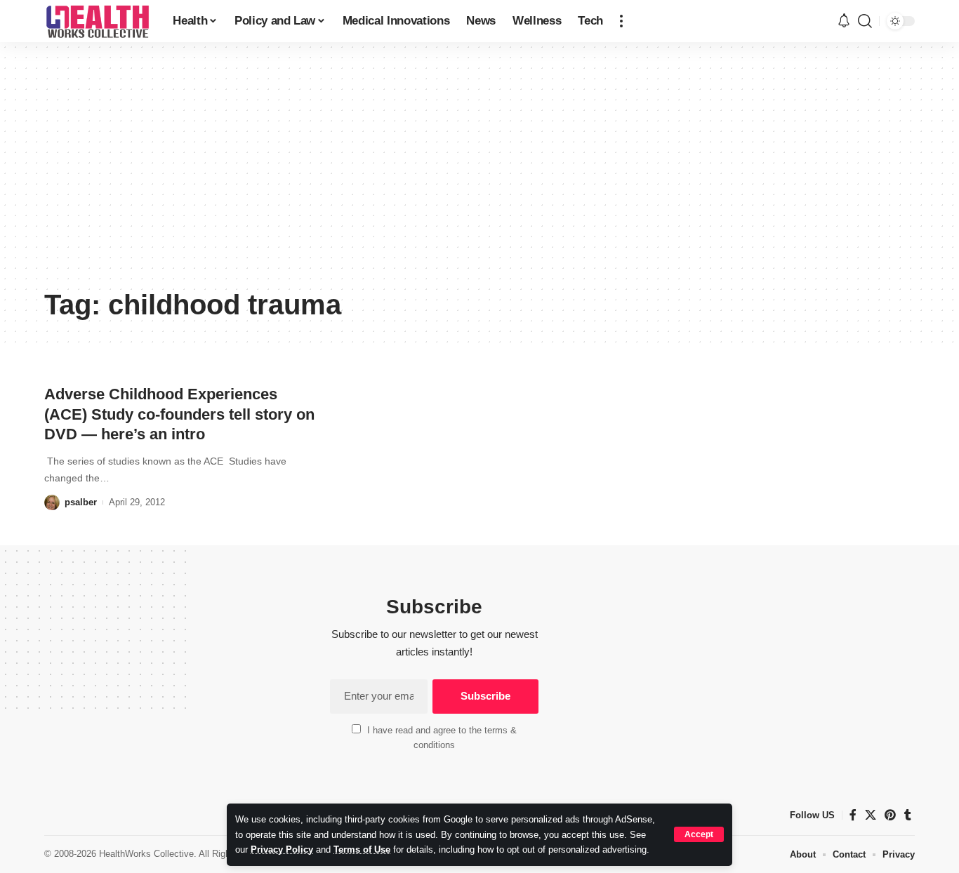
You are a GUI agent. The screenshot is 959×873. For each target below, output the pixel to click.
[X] (870, 815)
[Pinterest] (890, 815)
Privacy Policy (282, 849)
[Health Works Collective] (97, 21)
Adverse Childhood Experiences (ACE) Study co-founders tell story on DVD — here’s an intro (179, 414)
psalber (81, 502)
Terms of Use (361, 849)
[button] (699, 834)
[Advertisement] (479, 175)
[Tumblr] (908, 815)
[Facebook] (853, 815)
